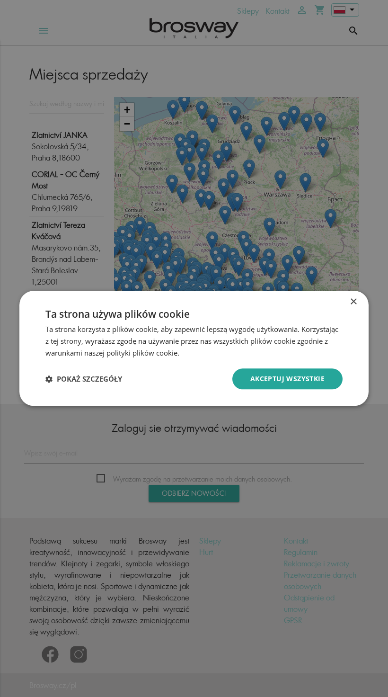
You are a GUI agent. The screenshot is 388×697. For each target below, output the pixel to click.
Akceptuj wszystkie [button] (287, 378)
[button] (83, 379)
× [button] (353, 301)
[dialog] (194, 348)
